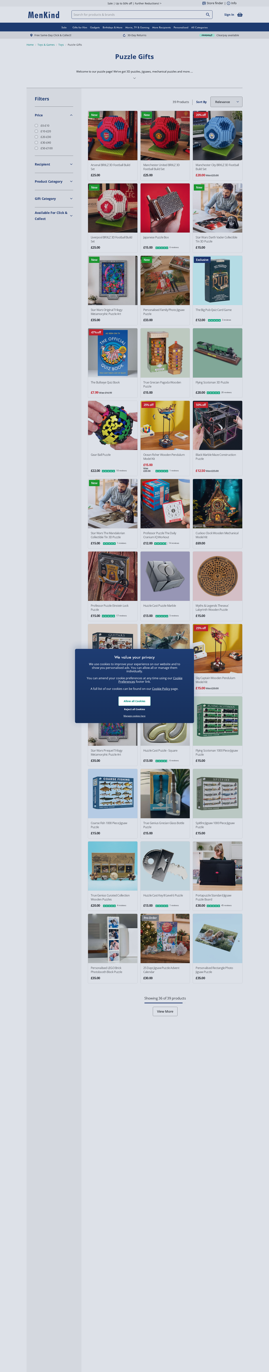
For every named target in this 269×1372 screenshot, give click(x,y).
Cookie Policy (161, 689)
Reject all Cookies (134, 709)
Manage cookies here (134, 716)
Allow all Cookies (134, 701)
